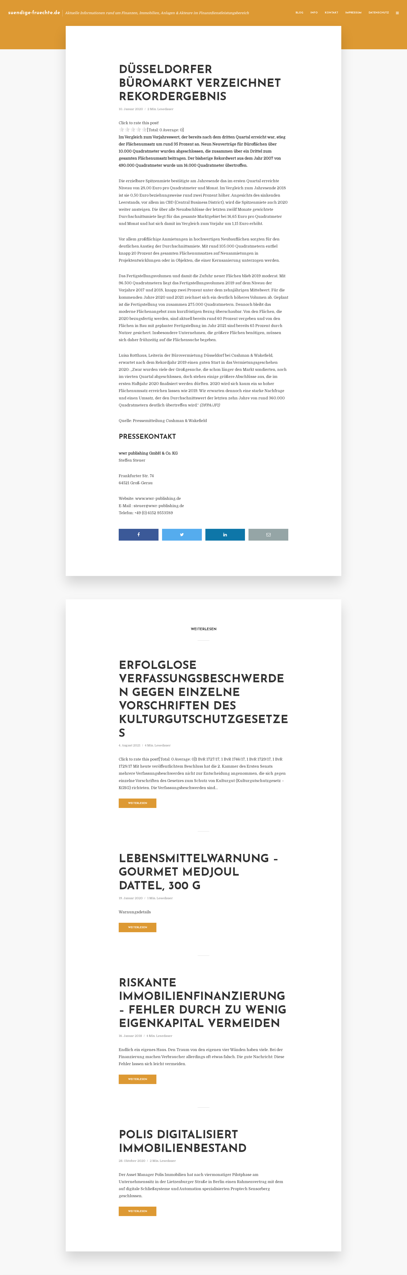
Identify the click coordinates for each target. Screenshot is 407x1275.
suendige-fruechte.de (34, 12)
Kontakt (331, 13)
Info (314, 13)
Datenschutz (379, 13)
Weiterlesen (137, 803)
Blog (299, 13)
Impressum (353, 13)
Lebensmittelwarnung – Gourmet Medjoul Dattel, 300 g (199, 873)
